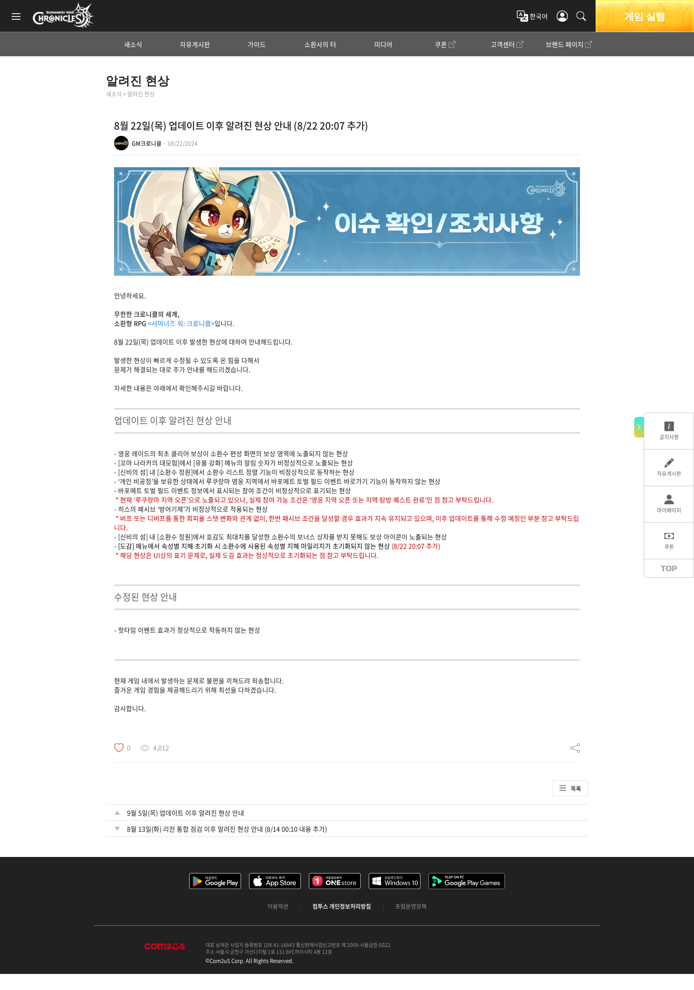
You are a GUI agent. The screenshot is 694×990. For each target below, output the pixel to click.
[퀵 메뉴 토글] (639, 427)
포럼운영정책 (411, 906)
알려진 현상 (137, 80)
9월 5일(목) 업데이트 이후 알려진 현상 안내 (185, 813)
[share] (575, 747)
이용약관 (277, 906)
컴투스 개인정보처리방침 (341, 906)
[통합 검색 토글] (581, 16)
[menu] (16, 16)
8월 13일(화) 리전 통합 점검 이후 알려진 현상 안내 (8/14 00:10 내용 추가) (227, 829)
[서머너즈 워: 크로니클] (63, 15)
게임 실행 (645, 16)
